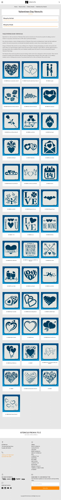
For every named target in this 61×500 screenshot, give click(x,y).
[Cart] (59, 2)
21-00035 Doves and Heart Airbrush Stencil (49, 363)
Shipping (34, 458)
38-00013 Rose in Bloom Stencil (11, 132)
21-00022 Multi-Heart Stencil (11, 414)
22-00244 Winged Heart (50, 209)
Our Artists (35, 448)
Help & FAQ (34, 461)
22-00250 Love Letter (49, 157)
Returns (33, 459)
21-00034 (11, 388)
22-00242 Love (30, 234)
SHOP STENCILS (35, 446)
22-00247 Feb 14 (49, 183)
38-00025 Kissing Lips (49, 106)
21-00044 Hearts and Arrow (50, 337)
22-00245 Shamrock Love (30, 209)
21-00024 (50, 388)
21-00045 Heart (30, 337)
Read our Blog (35, 451)
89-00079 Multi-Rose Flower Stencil (11, 106)
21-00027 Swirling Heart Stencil (30, 388)
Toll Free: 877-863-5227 (8, 455)
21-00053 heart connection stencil (11, 80)
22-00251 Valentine (30, 157)
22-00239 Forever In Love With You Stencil (30, 260)
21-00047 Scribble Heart (50, 311)
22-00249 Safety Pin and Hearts (11, 183)
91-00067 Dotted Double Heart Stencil (30, 80)
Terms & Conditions (37, 468)
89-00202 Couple (49, 80)
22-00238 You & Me (50, 260)
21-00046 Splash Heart (11, 337)
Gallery (33, 449)
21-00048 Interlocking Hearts (30, 311)
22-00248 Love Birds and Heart (30, 183)
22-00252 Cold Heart (11, 157)
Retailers (34, 464)
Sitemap (33, 469)
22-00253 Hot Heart (50, 132)
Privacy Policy (36, 466)
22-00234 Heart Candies (11, 311)
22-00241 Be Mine (49, 234)
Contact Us (35, 456)
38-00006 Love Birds (30, 132)
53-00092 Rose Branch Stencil (30, 106)
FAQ (32, 454)
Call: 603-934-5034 (6, 456)
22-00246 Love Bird (11, 209)
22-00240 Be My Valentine (11, 260)
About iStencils (36, 453)
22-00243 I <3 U (11, 234)
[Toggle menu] (2, 2)
